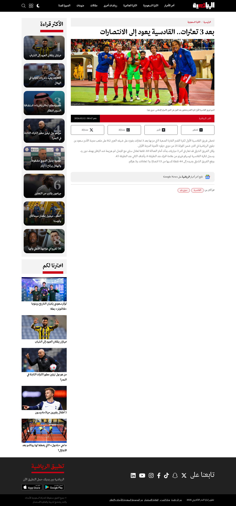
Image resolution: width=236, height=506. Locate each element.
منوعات (80, 6)
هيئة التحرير (165, 500)
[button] (31, 6)
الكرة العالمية (130, 6)
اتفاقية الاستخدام (151, 500)
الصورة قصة (64, 6)
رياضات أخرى (110, 6)
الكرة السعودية (150, 6)
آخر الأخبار (169, 6)
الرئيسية (207, 22)
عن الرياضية (176, 500)
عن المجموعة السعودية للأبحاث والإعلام (126, 500)
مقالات (93, 6)
